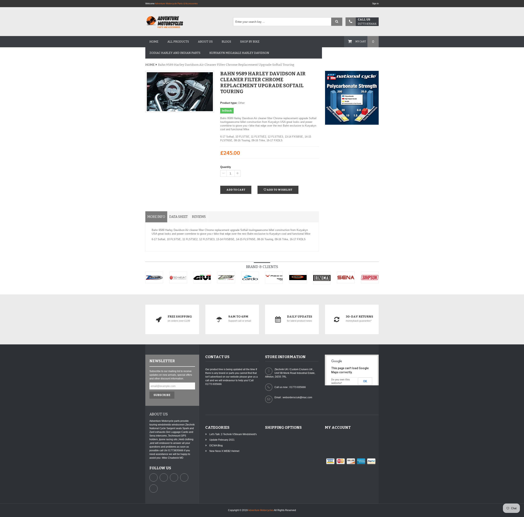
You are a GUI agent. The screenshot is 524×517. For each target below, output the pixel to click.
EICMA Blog (216, 445)
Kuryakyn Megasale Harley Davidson (239, 53)
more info (156, 217)
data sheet (178, 217)
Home (153, 41)
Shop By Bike (250, 41)
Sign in (375, 3)
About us (205, 41)
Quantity (225, 167)
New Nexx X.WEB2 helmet (224, 451)
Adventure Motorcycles (260, 510)
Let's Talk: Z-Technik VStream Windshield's (233, 434)
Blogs (226, 41)
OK (365, 381)
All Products (178, 41)
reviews (199, 217)
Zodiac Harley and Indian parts (174, 53)
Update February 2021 (222, 439)
